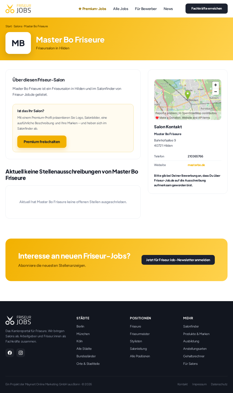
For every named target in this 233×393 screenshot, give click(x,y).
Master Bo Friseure (167, 134)
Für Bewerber (146, 8)
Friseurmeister (139, 334)
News (168, 8)
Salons (18, 26)
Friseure (135, 326)
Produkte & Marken (196, 334)
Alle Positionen (140, 356)
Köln (79, 341)
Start (8, 26)
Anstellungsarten (195, 349)
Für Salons (190, 364)
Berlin (80, 326)
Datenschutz (219, 384)
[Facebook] (9, 352)
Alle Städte (84, 349)
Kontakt (182, 384)
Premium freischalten (42, 141)
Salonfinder (191, 326)
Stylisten (136, 341)
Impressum (199, 384)
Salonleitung (138, 349)
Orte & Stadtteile (87, 364)
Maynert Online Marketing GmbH (46, 384)
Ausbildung (191, 341)
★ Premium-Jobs (92, 8)
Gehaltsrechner (193, 356)
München (82, 334)
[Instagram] (20, 352)
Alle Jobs (120, 8)
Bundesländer (86, 356)
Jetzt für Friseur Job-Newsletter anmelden (178, 260)
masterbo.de (196, 165)
